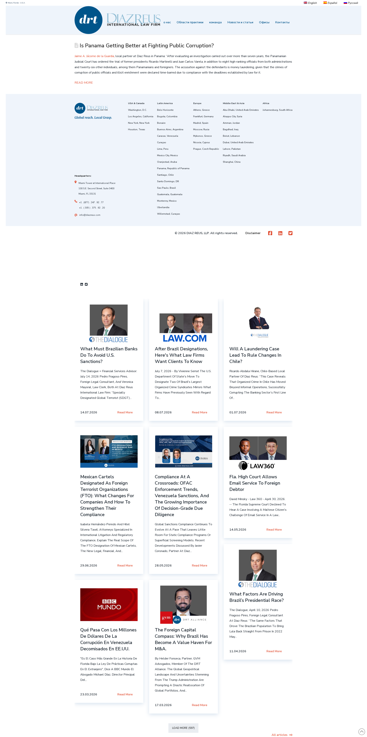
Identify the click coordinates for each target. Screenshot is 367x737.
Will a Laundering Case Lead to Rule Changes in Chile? (255, 355)
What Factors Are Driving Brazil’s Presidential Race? (256, 597)
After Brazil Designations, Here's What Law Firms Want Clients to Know (181, 355)
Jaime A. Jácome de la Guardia (94, 56)
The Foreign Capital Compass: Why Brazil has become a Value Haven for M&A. (183, 639)
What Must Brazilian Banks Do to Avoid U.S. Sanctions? (108, 355)
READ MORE (84, 83)
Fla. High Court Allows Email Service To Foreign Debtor (254, 483)
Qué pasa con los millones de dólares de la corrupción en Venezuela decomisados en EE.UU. (108, 639)
